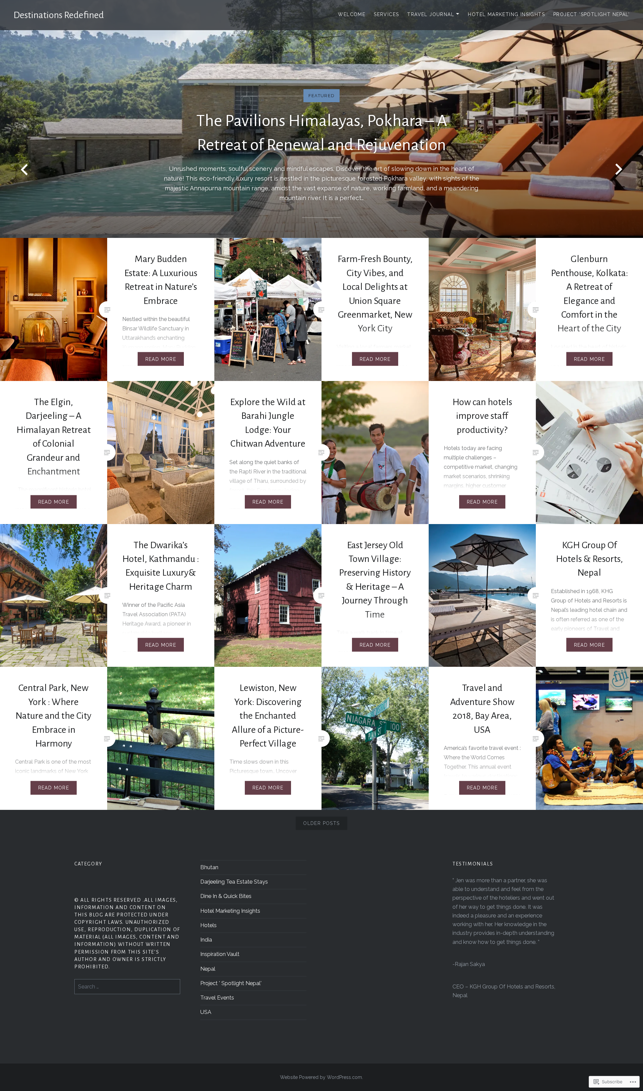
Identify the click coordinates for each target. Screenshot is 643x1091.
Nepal (207, 969)
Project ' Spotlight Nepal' (231, 983)
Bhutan (209, 867)
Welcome (351, 14)
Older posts (321, 823)
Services (386, 14)
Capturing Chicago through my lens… (321, 154)
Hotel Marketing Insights (506, 14)
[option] (321, 119)
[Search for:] (127, 986)
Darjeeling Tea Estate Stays (234, 882)
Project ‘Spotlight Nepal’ (591, 14)
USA (205, 1012)
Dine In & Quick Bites (226, 896)
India (206, 940)
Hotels (208, 925)
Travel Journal (430, 14)
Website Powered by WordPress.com (321, 1077)
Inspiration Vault (219, 954)
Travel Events (217, 997)
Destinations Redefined (58, 15)
